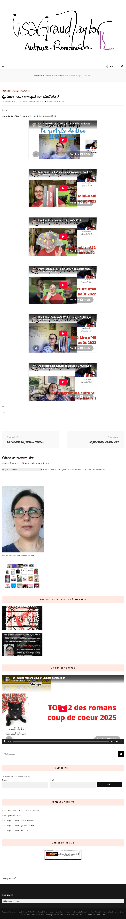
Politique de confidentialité (96, 914)
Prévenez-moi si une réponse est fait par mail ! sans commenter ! (74, 469)
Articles (6, 91)
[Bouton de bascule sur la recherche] (122, 66)
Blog (16, 91)
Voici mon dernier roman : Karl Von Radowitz (21, 810)
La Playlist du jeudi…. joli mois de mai (19, 825)
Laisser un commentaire (55, 101)
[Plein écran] (121, 741)
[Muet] (117, 741)
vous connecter (18, 463)
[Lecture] (5, 741)
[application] (63, 709)
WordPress (82, 914)
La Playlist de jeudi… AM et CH (16, 830)
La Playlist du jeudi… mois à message (19, 820)
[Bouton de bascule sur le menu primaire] (3, 66)
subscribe (87, 469)
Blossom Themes (63, 914)
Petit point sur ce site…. (13, 815)
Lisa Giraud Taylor (11, 101)
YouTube (25, 91)
